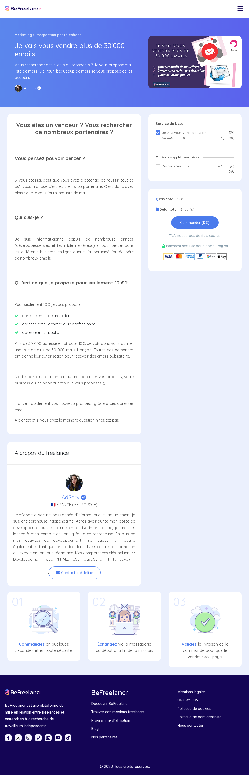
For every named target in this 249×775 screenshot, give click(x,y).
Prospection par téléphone (59, 35)
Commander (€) (195, 222)
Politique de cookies (194, 708)
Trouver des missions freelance (117, 711)
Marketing (23, 35)
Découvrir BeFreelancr (110, 703)
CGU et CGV (187, 700)
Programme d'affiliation (110, 720)
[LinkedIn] (48, 738)
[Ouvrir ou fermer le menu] (240, 9)
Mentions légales (191, 691)
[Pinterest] (38, 738)
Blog (95, 728)
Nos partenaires (104, 737)
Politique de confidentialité (199, 717)
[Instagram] (28, 738)
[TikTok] (68, 738)
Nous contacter (190, 725)
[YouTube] (58, 738)
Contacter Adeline (76, 572)
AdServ (71, 497)
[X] (18, 738)
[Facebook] (8, 738)
